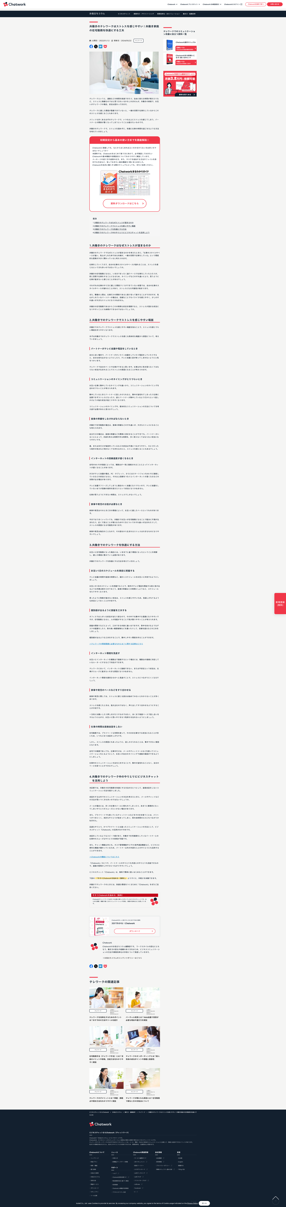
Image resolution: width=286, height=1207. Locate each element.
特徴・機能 (94, 1165)
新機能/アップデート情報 (120, 1161)
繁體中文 (181, 1165)
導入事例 (93, 1169)
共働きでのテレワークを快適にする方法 (110, 229)
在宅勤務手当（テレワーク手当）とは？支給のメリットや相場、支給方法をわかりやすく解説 (106, 1059)
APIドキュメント (139, 1161)
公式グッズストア (139, 1173)
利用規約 (115, 1184)
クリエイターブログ (140, 1180)
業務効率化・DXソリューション (168, 14)
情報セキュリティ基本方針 (164, 1169)
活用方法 (93, 1180)
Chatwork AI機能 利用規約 (121, 1188)
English (180, 1161)
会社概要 (159, 1158)
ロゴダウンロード (139, 1169)
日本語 (180, 1158)
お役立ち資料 (95, 1173)
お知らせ (115, 1158)
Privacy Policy (192, 1203)
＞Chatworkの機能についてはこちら (104, 857)
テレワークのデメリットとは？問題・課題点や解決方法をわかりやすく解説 (106, 1099)
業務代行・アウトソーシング (144, 14)
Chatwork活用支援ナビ (120, 1177)
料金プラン (94, 1161)
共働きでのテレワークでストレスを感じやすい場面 (114, 226)
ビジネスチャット (124, 14)
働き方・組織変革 (189, 14)
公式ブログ (137, 1176)
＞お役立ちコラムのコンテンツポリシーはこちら (122, 958)
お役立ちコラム (97, 13)
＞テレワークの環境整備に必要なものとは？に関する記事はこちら (116, 644)
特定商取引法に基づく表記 (121, 1180)
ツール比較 (94, 1195)
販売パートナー (139, 1165)
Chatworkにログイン (232, 4)
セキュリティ (95, 1191)
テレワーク (98, 1010)
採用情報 (159, 1161)
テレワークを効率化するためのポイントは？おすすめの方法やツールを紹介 (105, 1018)
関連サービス (95, 1184)
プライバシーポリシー (163, 1165)
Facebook (137, 1188)
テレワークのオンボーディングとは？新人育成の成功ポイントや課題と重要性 (143, 1057)
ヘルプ (115, 1173)
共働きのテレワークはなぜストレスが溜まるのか (114, 223)
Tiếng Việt (181, 1169)
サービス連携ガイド (140, 1158)
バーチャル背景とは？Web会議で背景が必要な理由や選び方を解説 (142, 1018)
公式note (137, 1184)
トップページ (95, 1158)
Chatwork (14, 4)
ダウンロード (95, 1188)
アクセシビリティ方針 (119, 1192)
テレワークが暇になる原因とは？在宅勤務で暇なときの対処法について (143, 1099)
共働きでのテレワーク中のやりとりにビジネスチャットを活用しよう (122, 232)
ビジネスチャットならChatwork (99, 1112)
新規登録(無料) (280, 603)
